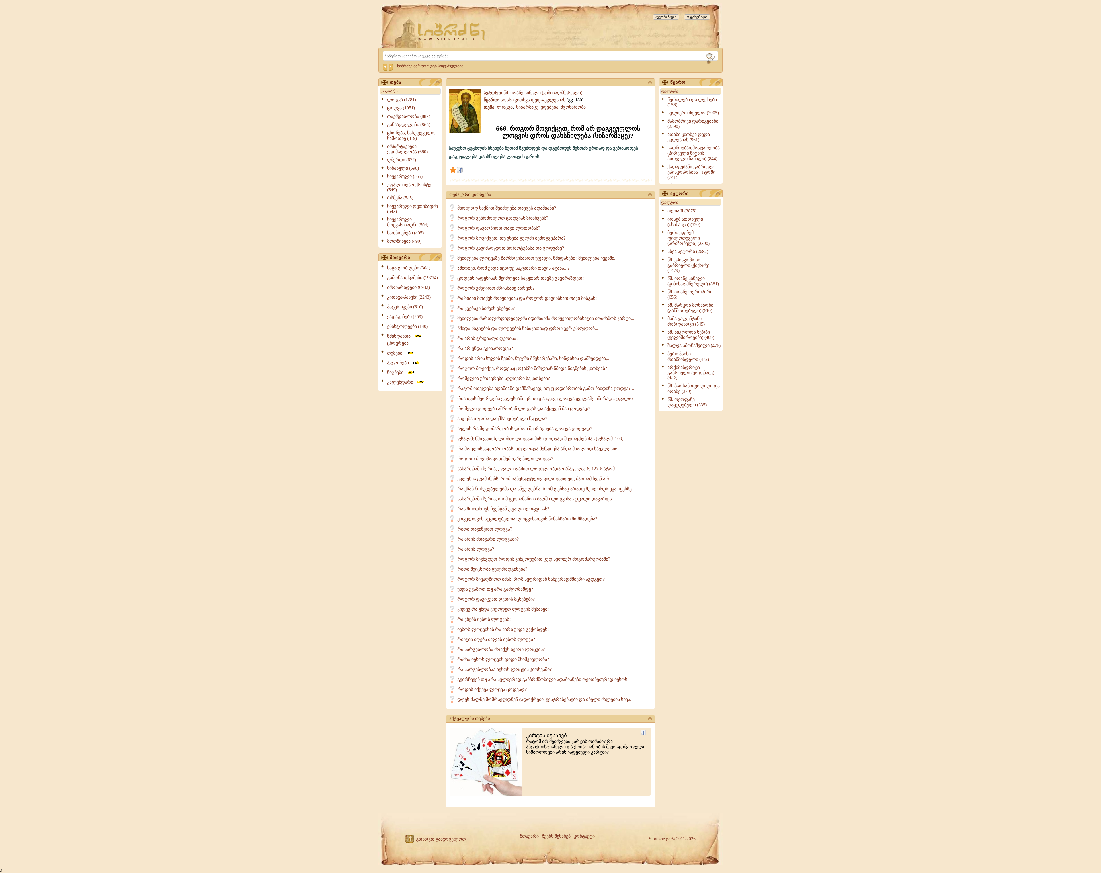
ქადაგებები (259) (405, 316)
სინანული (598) (403, 168)
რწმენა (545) (400, 197)
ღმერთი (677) (401, 159)
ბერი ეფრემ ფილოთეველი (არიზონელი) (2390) (688, 238)
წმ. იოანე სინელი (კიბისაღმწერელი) (542, 92)
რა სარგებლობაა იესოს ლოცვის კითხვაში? (504, 669)
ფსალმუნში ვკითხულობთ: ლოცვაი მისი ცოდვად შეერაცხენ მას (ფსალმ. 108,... (541, 438)
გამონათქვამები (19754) (412, 277)
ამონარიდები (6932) (408, 287)
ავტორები (399, 362)
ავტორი (679, 193)
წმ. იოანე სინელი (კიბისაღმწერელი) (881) (693, 281)
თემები (396, 353)
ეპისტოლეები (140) (407, 326)
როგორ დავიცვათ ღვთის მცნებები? (496, 599)
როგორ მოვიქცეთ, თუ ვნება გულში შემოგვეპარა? (511, 238)
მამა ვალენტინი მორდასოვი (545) (686, 321)
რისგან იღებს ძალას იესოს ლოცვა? (496, 639)
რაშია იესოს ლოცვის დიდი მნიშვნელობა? (503, 659)
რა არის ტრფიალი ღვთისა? (487, 338)
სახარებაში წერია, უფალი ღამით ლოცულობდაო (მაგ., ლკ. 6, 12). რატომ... (537, 468)
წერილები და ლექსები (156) (692, 102)
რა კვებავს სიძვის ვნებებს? (486, 308)
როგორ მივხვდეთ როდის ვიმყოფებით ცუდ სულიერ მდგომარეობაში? (533, 559)
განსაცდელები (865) (408, 124)
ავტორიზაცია (665, 17)
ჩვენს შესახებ (556, 836)
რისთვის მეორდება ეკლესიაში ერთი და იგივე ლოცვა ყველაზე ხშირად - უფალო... (546, 398)
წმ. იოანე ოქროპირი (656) (689, 294)
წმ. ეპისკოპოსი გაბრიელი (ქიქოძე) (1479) (688, 265)
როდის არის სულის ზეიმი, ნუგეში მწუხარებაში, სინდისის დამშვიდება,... (533, 358)
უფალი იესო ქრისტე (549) (409, 187)
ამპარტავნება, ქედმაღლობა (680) (407, 149)
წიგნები (397, 372)
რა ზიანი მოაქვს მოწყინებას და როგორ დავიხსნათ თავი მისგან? (527, 298)
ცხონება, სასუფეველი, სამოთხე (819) (411, 135)
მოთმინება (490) (404, 241)
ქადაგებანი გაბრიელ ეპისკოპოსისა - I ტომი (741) (691, 172)
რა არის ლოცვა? (475, 549)
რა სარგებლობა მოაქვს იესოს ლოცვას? (501, 649)
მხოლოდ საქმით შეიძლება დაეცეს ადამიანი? (506, 207)
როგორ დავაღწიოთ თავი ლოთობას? (498, 228)
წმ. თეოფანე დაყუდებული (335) (687, 402)
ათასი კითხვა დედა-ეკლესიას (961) (689, 137)
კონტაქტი (584, 836)
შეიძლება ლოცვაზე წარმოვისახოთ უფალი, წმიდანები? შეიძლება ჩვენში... (537, 258)
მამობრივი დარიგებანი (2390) (692, 124)
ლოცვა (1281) (401, 99)
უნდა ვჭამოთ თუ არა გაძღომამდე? (495, 589)
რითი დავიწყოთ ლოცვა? (484, 528)
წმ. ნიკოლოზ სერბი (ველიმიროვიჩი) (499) (690, 335)
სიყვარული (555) (405, 176)
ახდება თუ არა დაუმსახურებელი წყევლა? (502, 418)
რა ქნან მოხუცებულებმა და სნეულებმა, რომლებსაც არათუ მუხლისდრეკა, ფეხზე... (546, 488)
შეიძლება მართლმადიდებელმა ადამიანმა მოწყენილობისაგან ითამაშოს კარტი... (545, 318)
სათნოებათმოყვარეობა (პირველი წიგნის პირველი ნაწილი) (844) (693, 153)
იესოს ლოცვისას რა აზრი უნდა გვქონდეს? (503, 629)
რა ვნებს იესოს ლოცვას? (484, 619)
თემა (395, 82)
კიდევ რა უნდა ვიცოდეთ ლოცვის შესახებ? (503, 609)
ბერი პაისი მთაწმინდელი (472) (688, 356)
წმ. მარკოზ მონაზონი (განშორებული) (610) (690, 308)
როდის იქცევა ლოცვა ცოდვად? (492, 689)
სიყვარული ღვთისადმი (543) (412, 209)
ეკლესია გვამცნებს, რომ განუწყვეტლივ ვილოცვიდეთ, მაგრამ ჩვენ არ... (534, 478)
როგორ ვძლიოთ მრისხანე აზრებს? (495, 288)
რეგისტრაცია (697, 17)
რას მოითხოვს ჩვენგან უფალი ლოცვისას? (503, 508)
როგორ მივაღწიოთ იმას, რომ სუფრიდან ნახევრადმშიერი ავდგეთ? (531, 579)
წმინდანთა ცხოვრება (400, 340)
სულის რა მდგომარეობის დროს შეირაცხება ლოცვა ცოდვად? (524, 428)
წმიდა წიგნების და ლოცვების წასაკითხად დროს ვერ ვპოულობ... (527, 328)
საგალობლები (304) (408, 267)
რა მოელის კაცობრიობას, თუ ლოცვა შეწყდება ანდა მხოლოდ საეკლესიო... (539, 448)
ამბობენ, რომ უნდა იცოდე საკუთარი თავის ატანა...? (513, 268)
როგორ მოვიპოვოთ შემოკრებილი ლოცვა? (505, 458)
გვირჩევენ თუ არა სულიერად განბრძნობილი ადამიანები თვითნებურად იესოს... (544, 679)
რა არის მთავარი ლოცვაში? (488, 539)
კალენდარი (402, 382)
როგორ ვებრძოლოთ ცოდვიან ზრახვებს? (502, 218)
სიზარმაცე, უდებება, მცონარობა (551, 107)
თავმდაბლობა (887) (408, 116)
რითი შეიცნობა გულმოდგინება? (492, 569)
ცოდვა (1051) (401, 107)
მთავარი (400, 257)
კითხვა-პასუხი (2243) (409, 297)
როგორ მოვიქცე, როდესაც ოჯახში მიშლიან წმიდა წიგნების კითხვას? (532, 368)
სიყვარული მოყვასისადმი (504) (407, 222)
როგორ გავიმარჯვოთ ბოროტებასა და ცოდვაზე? (510, 248)
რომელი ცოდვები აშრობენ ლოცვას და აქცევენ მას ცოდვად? (523, 408)
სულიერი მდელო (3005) (693, 112)
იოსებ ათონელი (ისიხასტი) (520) (685, 222)
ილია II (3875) (681, 210)
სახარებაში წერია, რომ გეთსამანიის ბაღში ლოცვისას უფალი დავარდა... (536, 498)
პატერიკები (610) (405, 306)
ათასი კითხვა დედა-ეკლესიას (533, 99)
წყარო (678, 82)
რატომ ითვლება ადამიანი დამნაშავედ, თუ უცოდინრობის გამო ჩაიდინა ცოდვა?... (545, 388)
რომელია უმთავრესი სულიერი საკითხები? (503, 378)
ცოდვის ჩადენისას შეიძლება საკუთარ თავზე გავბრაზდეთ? (520, 278)
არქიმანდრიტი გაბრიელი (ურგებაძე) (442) (690, 372)
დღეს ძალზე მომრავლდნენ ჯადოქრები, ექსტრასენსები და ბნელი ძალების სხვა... (545, 699)
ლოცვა (505, 107)
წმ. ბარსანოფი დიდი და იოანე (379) (693, 388)
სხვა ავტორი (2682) (687, 251)
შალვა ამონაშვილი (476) (694, 345)
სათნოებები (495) (405, 232)
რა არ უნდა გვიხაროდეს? (485, 348)
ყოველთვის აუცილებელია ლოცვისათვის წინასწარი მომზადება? (527, 518)
